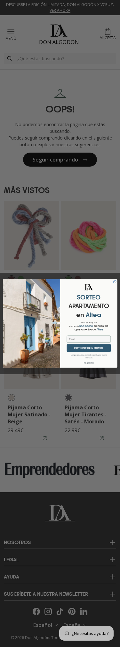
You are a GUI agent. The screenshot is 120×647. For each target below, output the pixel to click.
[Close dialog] (114, 281)
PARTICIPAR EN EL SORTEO (88, 348)
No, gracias (88, 363)
